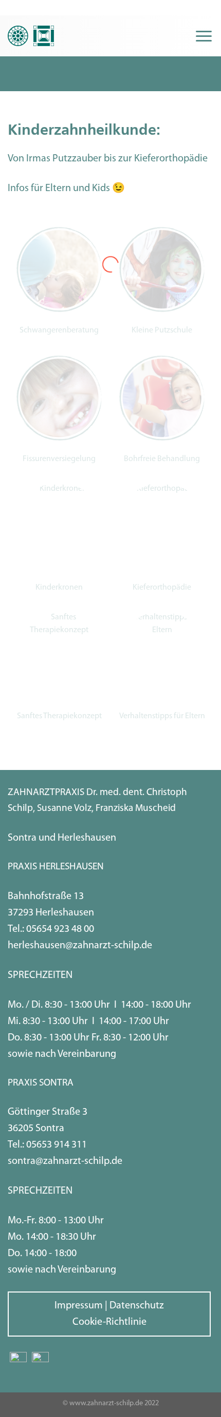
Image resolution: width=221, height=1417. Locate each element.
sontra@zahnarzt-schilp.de (65, 1161)
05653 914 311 (56, 1145)
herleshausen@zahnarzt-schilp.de (80, 946)
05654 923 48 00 (60, 929)
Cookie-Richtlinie (109, 1322)
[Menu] (203, 36)
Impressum (78, 1306)
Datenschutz (136, 1306)
